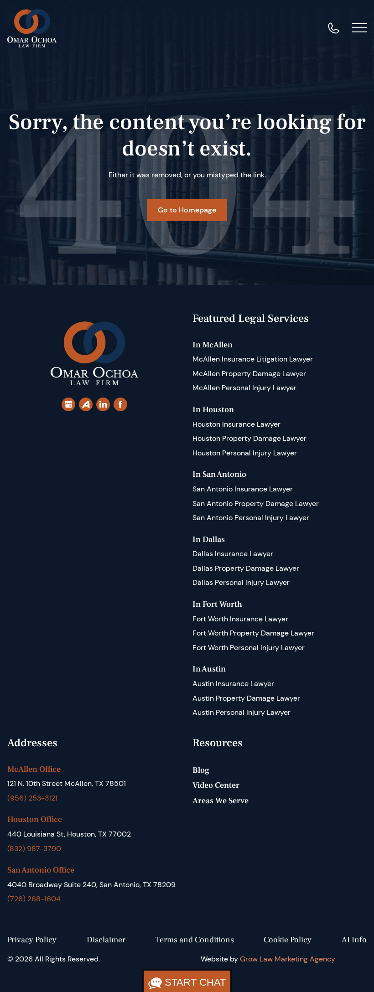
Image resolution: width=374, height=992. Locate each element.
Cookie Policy (288, 940)
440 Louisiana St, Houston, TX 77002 (69, 834)
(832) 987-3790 (34, 848)
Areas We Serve (220, 801)
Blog (200, 770)
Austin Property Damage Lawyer (246, 698)
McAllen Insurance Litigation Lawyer (252, 359)
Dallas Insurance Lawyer (232, 553)
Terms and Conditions (195, 940)
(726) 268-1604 (34, 899)
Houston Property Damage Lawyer (249, 438)
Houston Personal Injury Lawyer (244, 453)
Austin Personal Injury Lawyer (241, 712)
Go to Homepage (187, 210)
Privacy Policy (32, 940)
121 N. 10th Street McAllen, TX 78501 (66, 783)
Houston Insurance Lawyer (236, 424)
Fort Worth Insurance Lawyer (240, 619)
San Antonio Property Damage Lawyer (255, 503)
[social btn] (68, 404)
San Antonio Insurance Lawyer (242, 489)
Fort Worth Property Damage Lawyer (253, 633)
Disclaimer (106, 940)
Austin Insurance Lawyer (233, 683)
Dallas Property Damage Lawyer (245, 568)
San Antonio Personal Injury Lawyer (250, 517)
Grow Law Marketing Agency (287, 959)
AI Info (354, 940)
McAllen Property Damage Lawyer (249, 373)
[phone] (333, 28)
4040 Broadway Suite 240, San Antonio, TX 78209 (91, 884)
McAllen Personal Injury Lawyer (244, 388)
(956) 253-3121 (32, 798)
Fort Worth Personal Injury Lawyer (248, 647)
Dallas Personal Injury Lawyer (241, 582)
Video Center (215, 785)
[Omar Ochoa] (32, 27)
